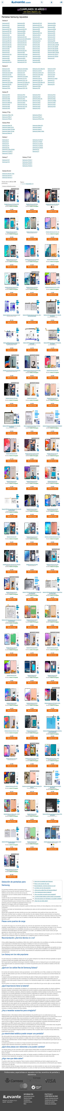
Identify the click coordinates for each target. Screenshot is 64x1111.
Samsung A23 (21, 48)
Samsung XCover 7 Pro (8, 173)
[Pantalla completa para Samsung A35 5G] (32, 833)
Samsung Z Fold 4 (27, 166)
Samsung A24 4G (6, 62)
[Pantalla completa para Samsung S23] (52, 667)
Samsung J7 (36, 151)
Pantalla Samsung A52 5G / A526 (52, 287)
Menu (2, 2)
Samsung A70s (37, 58)
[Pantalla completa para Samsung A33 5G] (52, 611)
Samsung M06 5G (7, 102)
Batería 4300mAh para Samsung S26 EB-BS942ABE (32, 343)
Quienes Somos (28, 1102)
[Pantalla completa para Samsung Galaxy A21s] (11, 473)
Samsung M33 (36, 96)
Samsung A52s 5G (22, 56)
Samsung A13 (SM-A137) (24, 39)
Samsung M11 (51, 95)
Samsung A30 (51, 39)
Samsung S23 (21, 72)
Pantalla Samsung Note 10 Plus (11, 287)
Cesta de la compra (61, 2)
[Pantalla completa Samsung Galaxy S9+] (32, 722)
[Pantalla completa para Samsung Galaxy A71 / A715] (32, 805)
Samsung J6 (5, 141)
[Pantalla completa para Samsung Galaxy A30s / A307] (52, 750)
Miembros (51, 2)
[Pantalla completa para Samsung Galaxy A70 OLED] (52, 694)
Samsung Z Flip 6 (7, 119)
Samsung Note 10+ (38, 125)
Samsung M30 (51, 102)
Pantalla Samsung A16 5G (32, 232)
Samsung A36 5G (6, 37)
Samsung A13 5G (22, 50)
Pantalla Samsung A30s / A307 (52, 758)
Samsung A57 (6, 25)
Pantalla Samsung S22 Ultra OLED (11, 204)
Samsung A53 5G (22, 42)
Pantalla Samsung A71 (32, 814)
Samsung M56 (6, 100)
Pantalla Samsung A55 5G (11, 647)
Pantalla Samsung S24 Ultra (52, 564)
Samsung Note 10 (7, 133)
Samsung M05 (6, 106)
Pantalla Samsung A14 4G (52, 453)
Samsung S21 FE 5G (22, 84)
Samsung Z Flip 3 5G (38, 119)
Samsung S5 (51, 82)
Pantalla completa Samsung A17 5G (52, 536)
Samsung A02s (37, 35)
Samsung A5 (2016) (53, 56)
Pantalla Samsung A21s (12, 481)
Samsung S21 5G (22, 86)
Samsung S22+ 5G (22, 80)
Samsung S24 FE (6, 84)
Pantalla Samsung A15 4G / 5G (52, 232)
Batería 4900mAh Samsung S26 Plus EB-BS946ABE (52, 343)
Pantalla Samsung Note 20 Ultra (32, 453)
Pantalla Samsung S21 (52, 481)
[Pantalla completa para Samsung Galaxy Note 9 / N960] (32, 500)
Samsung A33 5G (22, 41)
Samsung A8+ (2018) (53, 52)
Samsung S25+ (6, 80)
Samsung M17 (6, 96)
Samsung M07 (6, 95)
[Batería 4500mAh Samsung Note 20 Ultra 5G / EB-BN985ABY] (11, 611)
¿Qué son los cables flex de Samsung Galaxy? (45, 890)
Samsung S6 (51, 84)
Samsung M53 (21, 108)
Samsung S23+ (21, 74)
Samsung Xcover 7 (7, 175)
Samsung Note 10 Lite (8, 131)
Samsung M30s (52, 100)
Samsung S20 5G (37, 78)
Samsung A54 (21, 25)
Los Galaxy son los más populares (42, 888)
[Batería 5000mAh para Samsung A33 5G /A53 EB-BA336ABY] (11, 833)
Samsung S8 (51, 76)
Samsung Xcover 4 (7, 177)
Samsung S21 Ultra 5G (39, 68)
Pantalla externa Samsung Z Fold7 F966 (32, 370)
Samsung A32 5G (37, 33)
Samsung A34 (21, 23)
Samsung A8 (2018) (53, 50)
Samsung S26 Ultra (7, 72)
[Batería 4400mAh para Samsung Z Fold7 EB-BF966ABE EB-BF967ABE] (11, 306)
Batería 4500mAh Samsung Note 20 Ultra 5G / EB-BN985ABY (11, 620)
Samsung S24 (6, 86)
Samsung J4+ (5, 145)
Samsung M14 (21, 102)
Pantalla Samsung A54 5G (11, 758)
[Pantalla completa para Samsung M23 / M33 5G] (11, 722)
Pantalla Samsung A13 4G (11, 453)
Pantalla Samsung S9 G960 (32, 564)
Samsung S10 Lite (37, 84)
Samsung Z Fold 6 (27, 162)
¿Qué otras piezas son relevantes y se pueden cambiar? (48, 898)
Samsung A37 (6, 23)
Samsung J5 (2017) (7, 151)
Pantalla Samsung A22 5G (32, 481)
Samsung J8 (5, 143)
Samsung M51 (36, 108)
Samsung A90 (36, 60)
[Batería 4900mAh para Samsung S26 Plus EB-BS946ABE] (52, 334)
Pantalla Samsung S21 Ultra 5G (52, 204)
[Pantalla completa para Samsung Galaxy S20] (11, 528)
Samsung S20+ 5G (37, 80)
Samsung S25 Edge (7, 76)
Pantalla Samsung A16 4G (11, 259)
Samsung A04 (21, 35)
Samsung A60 (51, 27)
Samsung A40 (51, 35)
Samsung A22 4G (22, 60)
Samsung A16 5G (6, 44)
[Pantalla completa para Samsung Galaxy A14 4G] (52, 445)
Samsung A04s (21, 33)
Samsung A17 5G (6, 33)
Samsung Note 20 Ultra (8, 129)
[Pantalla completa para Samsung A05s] (11, 694)
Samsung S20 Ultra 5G (39, 82)
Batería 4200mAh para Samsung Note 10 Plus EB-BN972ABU (52, 593)
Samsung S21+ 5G (22, 88)
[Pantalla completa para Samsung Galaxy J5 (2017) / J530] (52, 833)
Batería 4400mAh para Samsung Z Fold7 (11, 315)
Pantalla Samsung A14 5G (11, 592)
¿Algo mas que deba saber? (41, 901)
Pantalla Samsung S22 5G (32, 536)
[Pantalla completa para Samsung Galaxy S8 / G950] (32, 667)
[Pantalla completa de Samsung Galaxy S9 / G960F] (32, 556)
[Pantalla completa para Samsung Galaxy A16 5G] (32, 223)
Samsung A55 (6, 50)
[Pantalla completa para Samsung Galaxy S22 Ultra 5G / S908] (11, 195)
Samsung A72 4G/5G (38, 27)
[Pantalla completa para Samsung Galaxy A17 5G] (52, 528)
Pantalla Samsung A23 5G (32, 647)
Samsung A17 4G (6, 29)
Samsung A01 (36, 50)
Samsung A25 (6, 56)
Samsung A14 (21, 27)
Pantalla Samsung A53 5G (32, 703)
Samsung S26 (6, 68)
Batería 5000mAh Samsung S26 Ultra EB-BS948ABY (52, 315)
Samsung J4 (5, 140)
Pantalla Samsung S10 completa (32, 259)
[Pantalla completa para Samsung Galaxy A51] (11, 805)
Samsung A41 (36, 46)
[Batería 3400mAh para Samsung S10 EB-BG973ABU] (52, 778)
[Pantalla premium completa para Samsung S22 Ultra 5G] (11, 556)
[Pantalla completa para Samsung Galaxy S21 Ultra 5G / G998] (52, 195)
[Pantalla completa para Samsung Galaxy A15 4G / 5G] (52, 223)
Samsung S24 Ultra (22, 68)
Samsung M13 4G (22, 106)
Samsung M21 (51, 96)
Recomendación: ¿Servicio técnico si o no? (44, 886)
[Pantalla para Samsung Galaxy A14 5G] (11, 583)
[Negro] (51, 207)
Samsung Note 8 (37, 129)
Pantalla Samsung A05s (12, 703)
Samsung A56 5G (6, 39)
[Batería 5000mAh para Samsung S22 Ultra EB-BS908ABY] (11, 417)
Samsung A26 (6, 35)
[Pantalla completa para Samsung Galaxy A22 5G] (32, 473)
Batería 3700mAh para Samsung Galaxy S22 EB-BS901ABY (32, 593)
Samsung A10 (51, 37)
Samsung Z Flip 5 (37, 115)
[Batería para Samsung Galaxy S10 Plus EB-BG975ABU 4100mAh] (32, 417)
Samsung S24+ (6, 88)
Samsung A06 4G (6, 46)
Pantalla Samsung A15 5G (52, 509)
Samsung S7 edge (52, 78)
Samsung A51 (36, 52)
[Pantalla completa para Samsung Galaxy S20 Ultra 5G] (11, 389)
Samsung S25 (6, 78)
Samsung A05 (6, 58)
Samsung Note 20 (7, 125)
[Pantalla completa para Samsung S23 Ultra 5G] (32, 195)
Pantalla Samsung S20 (11, 536)
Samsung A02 (36, 31)
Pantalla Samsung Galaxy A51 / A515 (12, 814)
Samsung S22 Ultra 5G (23, 82)
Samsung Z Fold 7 (27, 160)
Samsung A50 (51, 41)
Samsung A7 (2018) (53, 46)
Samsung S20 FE (37, 70)
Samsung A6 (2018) (53, 42)
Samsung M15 (21, 98)
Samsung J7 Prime (37, 141)
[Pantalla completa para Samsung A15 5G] (52, 500)
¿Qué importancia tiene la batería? (42, 892)
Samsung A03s (21, 58)
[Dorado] (53, 844)
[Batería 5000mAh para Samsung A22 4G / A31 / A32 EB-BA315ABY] (32, 306)
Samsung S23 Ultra (22, 76)
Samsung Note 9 (37, 127)
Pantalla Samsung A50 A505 (12, 786)
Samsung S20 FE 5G (38, 72)
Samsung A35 (6, 48)
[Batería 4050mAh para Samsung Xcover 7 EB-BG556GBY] (52, 805)
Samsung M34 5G (22, 100)
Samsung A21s (37, 41)
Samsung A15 (6, 52)
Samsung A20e (52, 29)
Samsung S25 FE (6, 74)
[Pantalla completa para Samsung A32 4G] (32, 611)
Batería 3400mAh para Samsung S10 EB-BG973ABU (52, 787)
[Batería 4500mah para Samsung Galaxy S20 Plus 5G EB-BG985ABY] (52, 722)
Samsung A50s (37, 62)
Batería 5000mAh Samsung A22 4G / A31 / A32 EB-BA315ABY (32, 315)
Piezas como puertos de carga (41, 883)
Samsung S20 (36, 76)
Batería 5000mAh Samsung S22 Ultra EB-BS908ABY (11, 426)
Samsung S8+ (51, 74)
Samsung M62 (36, 106)
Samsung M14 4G (22, 96)
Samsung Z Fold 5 (27, 164)
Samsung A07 (6, 27)
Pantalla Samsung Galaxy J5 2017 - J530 (52, 841)
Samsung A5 (51, 58)
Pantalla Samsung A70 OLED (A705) (52, 703)
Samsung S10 (36, 88)
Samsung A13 (21, 46)
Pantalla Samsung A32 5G (52, 647)
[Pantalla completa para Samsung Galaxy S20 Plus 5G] (32, 279)
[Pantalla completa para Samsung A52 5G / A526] (52, 279)
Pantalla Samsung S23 (52, 675)
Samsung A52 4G (37, 23)
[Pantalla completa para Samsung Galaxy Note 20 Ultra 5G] (32, 445)
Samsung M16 (6, 104)
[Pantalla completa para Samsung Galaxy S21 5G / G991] (52, 473)
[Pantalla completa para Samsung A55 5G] (11, 639)
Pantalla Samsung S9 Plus (32, 731)
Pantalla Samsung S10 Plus (11, 232)
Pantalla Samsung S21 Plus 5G (11, 869)
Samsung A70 (51, 31)
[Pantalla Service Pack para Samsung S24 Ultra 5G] (32, 778)
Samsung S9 (51, 70)
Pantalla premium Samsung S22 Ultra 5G (11, 564)
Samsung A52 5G (37, 25)
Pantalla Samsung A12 (32, 398)
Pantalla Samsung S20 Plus (32, 287)
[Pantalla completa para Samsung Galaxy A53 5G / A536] (32, 694)
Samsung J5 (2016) (38, 143)
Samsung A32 (36, 29)
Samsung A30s (52, 23)
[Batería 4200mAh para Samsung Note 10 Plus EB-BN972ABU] (52, 583)
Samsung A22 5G (22, 62)
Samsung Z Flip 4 (37, 117)
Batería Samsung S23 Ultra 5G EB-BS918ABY (52, 426)
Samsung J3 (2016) (38, 147)
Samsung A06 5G (6, 41)
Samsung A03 (21, 52)
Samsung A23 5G (22, 37)
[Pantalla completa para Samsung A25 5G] (52, 389)
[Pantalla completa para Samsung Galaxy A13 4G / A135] (11, 445)
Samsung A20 (51, 33)
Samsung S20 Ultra (38, 74)
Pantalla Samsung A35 (32, 841)
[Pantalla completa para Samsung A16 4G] (11, 251)
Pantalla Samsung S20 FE (52, 259)
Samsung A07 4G (6, 31)
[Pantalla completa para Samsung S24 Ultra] (52, 556)
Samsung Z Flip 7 (7, 117)
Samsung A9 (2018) (53, 48)
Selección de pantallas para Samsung (43, 881)
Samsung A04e (21, 31)
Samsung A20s (37, 56)
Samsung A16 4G (6, 42)
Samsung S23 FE (21, 70)
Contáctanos (27, 1100)
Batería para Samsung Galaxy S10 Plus (32, 426)
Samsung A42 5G (37, 39)
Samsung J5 (36, 149)
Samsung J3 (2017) (38, 140)
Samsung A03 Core (22, 54)
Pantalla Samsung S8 (32, 675)
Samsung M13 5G (22, 104)
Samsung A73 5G (22, 44)
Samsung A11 (36, 48)
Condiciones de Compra (51, 1100)
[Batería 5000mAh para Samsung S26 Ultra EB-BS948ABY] (52, 306)
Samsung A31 (36, 44)
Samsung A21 (36, 42)
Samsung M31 (51, 98)
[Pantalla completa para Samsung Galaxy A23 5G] (32, 639)
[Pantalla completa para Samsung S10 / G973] (32, 251)
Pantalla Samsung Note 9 (32, 509)
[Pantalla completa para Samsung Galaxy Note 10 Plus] (11, 279)
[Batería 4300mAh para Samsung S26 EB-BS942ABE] (32, 334)
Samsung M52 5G (37, 98)
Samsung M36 (6, 98)
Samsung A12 (36, 37)
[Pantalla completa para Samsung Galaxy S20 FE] (52, 251)
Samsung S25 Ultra (7, 82)
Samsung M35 (6, 108)
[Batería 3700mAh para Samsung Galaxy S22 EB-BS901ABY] (32, 583)
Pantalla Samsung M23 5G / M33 (11, 731)
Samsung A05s (6, 60)
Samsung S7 (51, 80)
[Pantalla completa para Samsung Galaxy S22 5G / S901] (32, 528)
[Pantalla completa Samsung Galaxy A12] (32, 389)
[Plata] (53, 207)
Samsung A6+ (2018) (53, 44)
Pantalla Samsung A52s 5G (52, 370)
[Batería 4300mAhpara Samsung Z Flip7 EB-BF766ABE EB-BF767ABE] (11, 334)
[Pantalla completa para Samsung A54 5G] (11, 750)
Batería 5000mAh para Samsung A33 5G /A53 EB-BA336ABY (11, 842)
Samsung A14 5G (22, 29)
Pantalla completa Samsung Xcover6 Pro (11, 370)
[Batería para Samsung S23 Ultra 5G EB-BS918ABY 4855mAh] (52, 417)
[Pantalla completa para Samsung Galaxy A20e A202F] (32, 750)
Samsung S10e (37, 86)
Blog (25, 1103)
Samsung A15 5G (6, 54)
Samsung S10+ (52, 68)
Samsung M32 (36, 102)
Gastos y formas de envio (51, 1098)
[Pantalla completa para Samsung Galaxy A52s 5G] (52, 362)
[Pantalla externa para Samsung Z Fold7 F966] (32, 362)
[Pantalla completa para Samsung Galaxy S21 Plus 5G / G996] (11, 861)
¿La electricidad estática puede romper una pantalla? (47, 896)
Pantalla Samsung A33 (52, 620)
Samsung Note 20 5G (8, 127)
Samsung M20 (51, 106)
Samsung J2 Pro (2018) (8, 149)
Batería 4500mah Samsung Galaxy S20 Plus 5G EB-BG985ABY (52, 731)
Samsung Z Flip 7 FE (7, 115)
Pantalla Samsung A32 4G (32, 620)
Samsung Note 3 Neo (38, 131)
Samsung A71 (36, 54)
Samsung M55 (21, 95)
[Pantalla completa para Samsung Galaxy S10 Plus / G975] (11, 223)
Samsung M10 (51, 104)
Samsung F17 (6, 160)
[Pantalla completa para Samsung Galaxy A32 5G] (52, 639)
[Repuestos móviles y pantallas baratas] (21, 2)
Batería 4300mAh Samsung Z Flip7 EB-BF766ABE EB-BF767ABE (11, 343)
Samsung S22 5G (22, 78)
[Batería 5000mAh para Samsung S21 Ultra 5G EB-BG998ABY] (11, 500)
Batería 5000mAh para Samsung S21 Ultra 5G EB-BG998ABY (11, 509)
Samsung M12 (36, 104)
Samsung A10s (52, 25)
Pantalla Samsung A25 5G (52, 398)
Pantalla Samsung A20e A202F (32, 758)
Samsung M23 (36, 95)
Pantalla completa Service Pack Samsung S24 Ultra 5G (32, 787)
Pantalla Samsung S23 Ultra (32, 204)
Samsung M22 (36, 100)
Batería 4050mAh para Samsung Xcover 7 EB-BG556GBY (52, 814)
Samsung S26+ (6, 70)
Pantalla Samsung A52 (11, 675)
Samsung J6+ (5, 147)
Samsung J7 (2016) (38, 145)
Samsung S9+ (51, 72)
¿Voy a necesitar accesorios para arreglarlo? (45, 894)
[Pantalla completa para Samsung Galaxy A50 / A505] (11, 778)
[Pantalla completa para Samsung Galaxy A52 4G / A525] (11, 667)
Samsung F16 (6, 162)
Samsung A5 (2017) (53, 54)
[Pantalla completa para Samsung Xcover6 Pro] (11, 362)
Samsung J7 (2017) (7, 153)
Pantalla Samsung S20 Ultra (11, 398)
